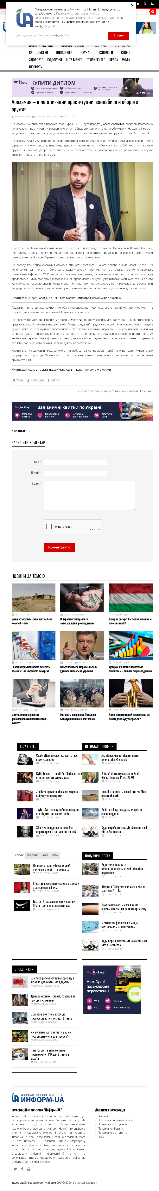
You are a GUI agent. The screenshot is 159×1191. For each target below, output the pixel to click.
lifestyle (18, 855)
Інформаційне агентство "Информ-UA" (37, 1183)
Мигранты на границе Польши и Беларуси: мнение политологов (78, 717)
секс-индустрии (71, 320)
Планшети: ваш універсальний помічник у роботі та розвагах (51, 868)
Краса (113, 59)
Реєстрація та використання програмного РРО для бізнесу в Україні (50, 1054)
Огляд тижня (24, 969)
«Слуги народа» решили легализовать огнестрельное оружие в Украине (74, 298)
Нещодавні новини (99, 746)
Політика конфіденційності (115, 1120)
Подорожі (54, 59)
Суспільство (38, 52)
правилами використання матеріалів (58, 18)
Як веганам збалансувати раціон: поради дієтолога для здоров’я (51, 1034)
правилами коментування (102, 18)
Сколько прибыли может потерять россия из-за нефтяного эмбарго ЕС (31, 669)
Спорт (125, 52)
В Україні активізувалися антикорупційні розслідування (77, 621)
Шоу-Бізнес (74, 59)
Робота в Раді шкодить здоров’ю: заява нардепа (121, 812)
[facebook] (22, 1169)
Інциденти (64, 52)
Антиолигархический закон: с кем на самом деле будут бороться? (129, 717)
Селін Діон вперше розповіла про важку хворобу (57, 758)
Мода (126, 59)
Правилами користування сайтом (77, 13)
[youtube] (145, 4)
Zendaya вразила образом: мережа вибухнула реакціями (57, 794)
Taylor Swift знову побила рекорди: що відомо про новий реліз (57, 812)
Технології (105, 52)
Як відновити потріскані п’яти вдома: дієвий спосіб (119, 758)
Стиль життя (96, 59)
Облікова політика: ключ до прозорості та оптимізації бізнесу (51, 1016)
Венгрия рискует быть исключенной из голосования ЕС (131, 621)
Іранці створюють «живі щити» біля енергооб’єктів (32, 621)
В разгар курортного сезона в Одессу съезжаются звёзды (56, 886)
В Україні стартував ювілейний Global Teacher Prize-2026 (120, 776)
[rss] (152, 4)
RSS (101, 1137)
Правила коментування (113, 1133)
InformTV (35, 67)
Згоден (119, 35)
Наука (84, 52)
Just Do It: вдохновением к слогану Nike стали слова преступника (54, 904)
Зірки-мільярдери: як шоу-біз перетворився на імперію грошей (56, 830)
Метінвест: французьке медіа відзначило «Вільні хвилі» (119, 925)
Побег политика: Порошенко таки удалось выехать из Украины (78, 669)
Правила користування (113, 1124)
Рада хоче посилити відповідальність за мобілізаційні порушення (122, 869)
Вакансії (103, 1116)
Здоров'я (36, 59)
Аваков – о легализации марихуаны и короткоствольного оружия (70, 369)
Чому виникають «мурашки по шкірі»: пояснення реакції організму (123, 907)
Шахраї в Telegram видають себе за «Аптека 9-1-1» (123, 889)
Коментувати (59, 547)
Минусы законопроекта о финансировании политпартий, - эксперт (30, 719)
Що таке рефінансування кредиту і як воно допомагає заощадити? (52, 980)
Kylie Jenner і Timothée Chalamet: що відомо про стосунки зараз (59, 776)
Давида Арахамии (112, 124)
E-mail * (36, 473)
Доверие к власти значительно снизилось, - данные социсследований (131, 669)
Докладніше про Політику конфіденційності (44, 35)
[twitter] (138, 4)
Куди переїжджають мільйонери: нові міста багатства (124, 830)
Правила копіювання (111, 1128)
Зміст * (36, 484)
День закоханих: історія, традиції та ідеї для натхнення (53, 998)
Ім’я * (37, 462)
